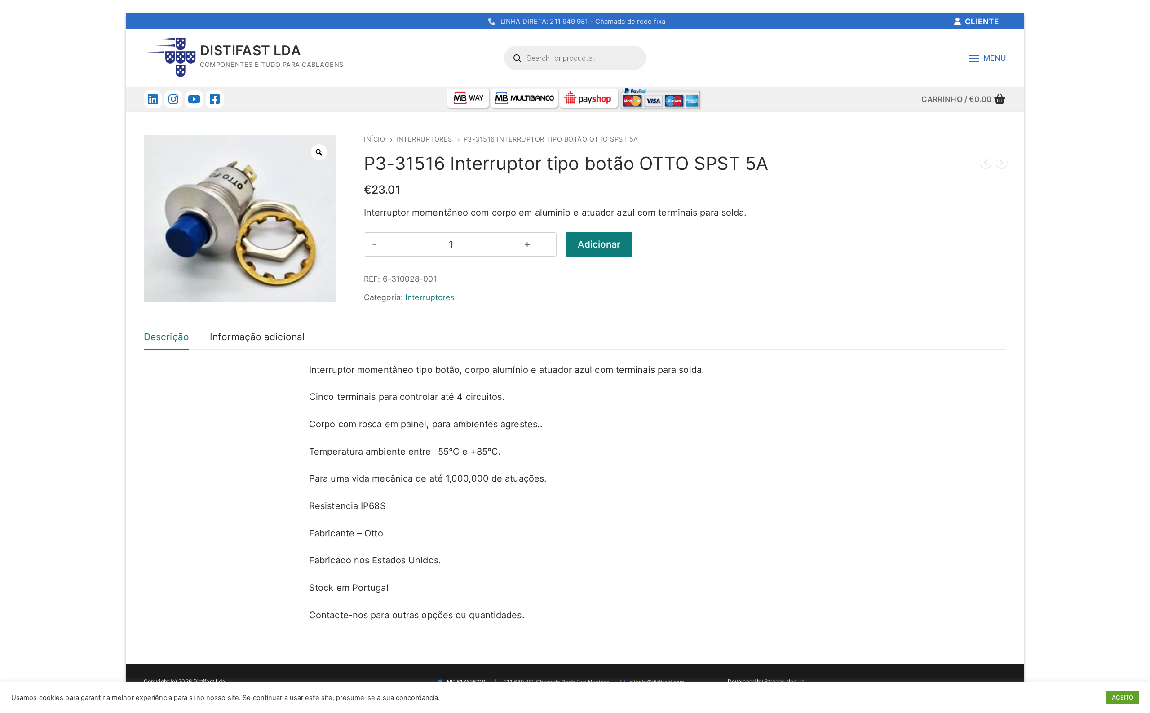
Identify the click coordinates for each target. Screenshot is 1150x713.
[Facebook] (215, 99)
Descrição (166, 336)
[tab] (166, 337)
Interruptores (424, 139)
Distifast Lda (250, 50)
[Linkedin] (153, 99)
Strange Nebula (784, 681)
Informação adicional (257, 336)
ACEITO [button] (1122, 697)
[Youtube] (194, 99)
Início (374, 139)
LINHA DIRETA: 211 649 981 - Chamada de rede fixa (582, 21)
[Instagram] (173, 99)
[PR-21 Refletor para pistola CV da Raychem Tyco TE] (985, 164)
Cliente (981, 21)
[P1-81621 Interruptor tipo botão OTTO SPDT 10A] (1001, 164)
